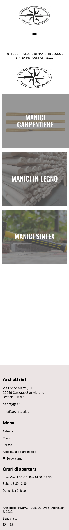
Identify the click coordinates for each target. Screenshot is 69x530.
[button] (34, 33)
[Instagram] (11, 524)
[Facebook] (4, 524)
